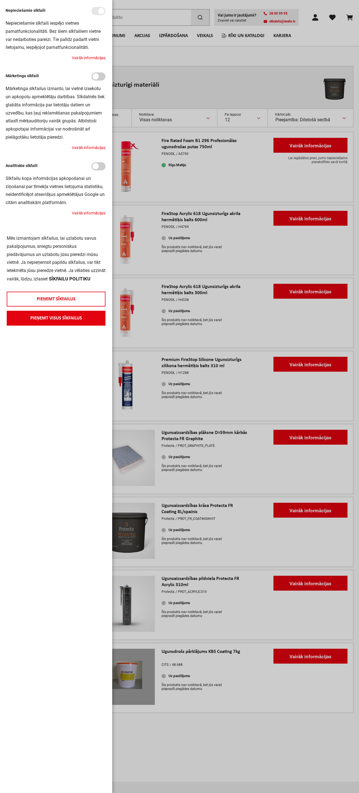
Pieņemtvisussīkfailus (56, 318)
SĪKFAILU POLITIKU (69, 279)
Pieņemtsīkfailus (56, 299)
